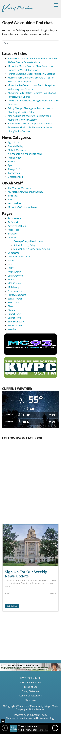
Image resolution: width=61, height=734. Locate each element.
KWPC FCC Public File (30, 678)
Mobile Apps (14, 287)
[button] (55, 5)
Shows (11, 306)
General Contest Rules (19, 256)
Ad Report (13, 222)
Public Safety (14, 157)
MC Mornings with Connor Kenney (25, 191)
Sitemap (12, 310)
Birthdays (12, 233)
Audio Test (13, 229)
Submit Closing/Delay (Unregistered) (32, 248)
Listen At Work (15, 275)
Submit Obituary (16, 321)
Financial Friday (15, 146)
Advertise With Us (17, 226)
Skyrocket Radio (38, 714)
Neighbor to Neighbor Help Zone (25, 153)
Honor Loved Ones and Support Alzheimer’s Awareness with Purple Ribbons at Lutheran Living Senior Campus (30, 127)
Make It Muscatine (17, 150)
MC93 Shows (14, 283)
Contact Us (13, 252)
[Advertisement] (30, 636)
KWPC (11, 268)
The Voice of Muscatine (19, 188)
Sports (11, 165)
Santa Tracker (15, 298)
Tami (10, 199)
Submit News (14, 317)
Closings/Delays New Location (28, 241)
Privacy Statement (17, 294)
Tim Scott (12, 195)
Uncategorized (15, 176)
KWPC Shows (14, 271)
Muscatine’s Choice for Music (22, 207)
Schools (12, 161)
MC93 (11, 279)
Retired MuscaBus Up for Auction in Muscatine (31, 73)
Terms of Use (15, 325)
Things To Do (15, 169)
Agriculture (13, 142)
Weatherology (47, 718)
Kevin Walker (14, 203)
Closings (12, 237)
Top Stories (14, 173)
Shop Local (13, 302)
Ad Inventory (14, 218)
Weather (12, 329)
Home (11, 260)
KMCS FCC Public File (30, 682)
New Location (15, 291)
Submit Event (14, 314)
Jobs (10, 264)
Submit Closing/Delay (24, 245)
